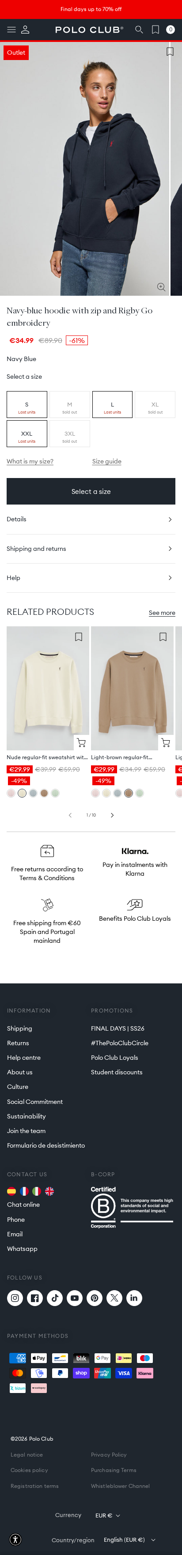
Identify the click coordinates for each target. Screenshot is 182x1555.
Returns (18, 1043)
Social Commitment (35, 1102)
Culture (17, 1087)
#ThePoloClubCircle (119, 1043)
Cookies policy (29, 1470)
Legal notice (27, 1454)
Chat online (23, 1205)
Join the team (26, 1131)
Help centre (24, 1058)
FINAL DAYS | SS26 (117, 1028)
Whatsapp (22, 1249)
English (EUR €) (124, 1539)
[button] (11, 29)
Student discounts (117, 1072)
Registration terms (35, 1486)
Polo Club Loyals (114, 1058)
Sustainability (26, 1116)
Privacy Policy (109, 1454)
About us (20, 1072)
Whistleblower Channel (120, 1486)
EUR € (104, 1515)
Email (15, 1234)
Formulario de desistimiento (46, 1145)
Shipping (19, 1028)
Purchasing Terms (113, 1470)
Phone (16, 1220)
